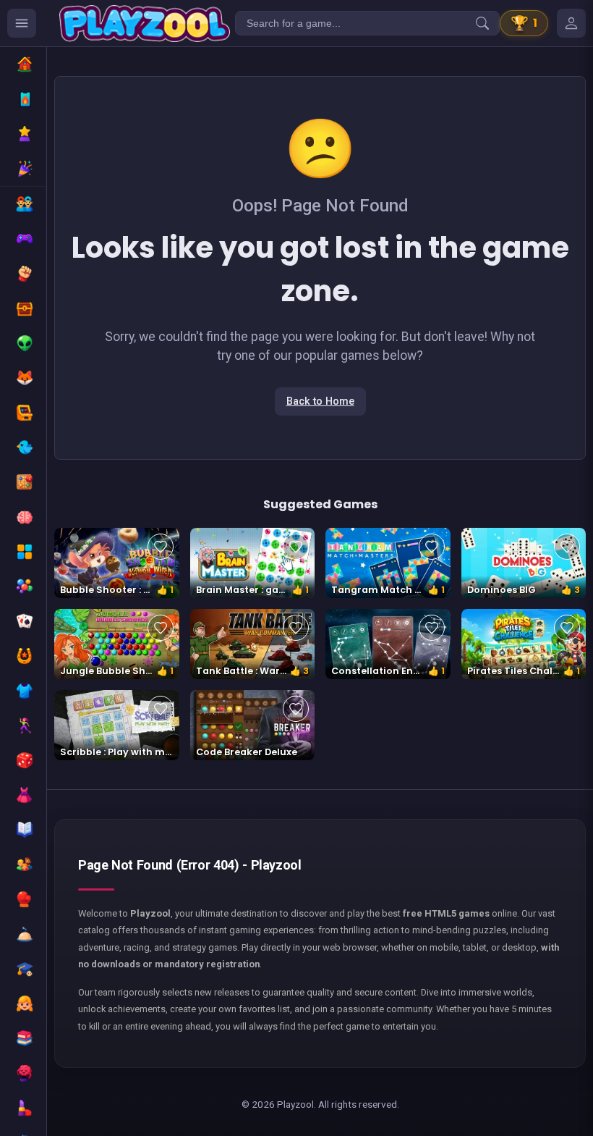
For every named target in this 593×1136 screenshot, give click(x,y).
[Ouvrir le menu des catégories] (21, 23)
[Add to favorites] (161, 547)
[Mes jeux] (571, 23)
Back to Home (320, 401)
